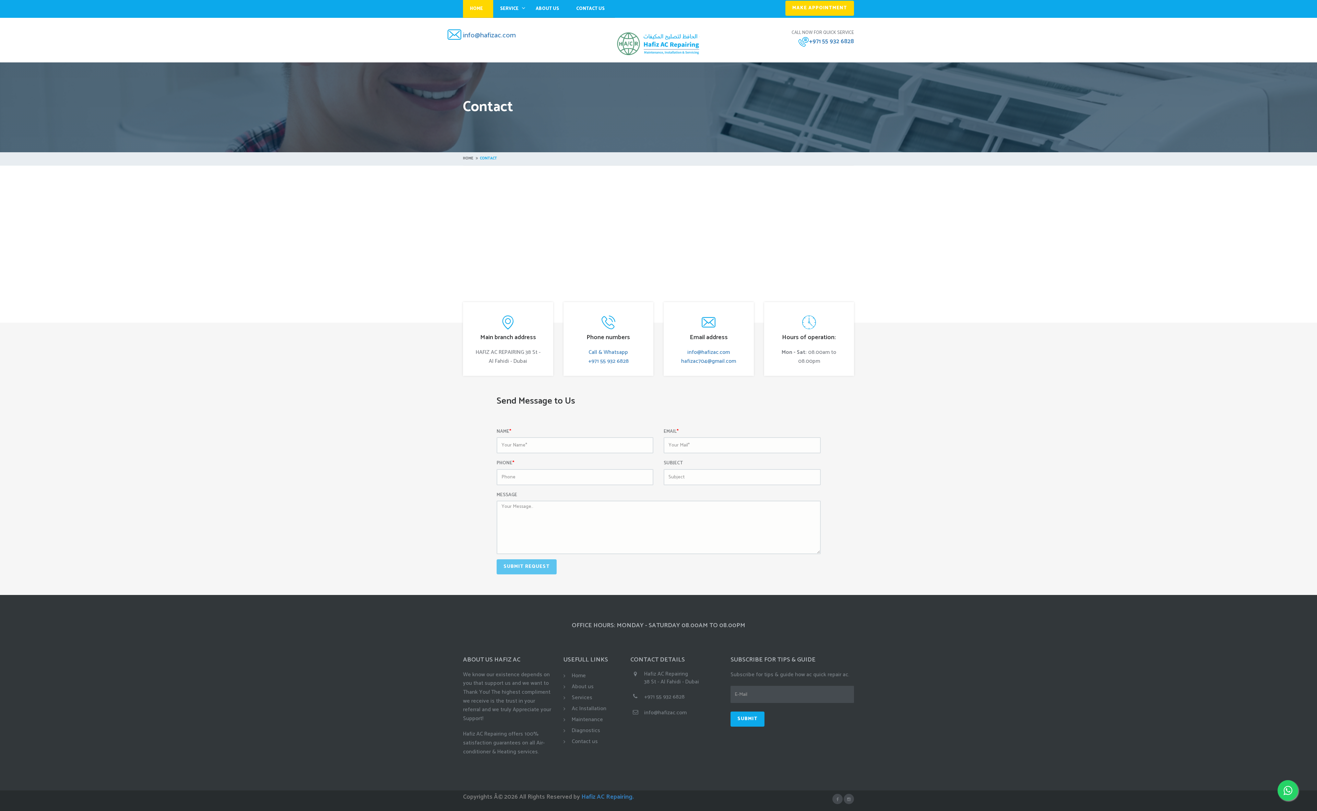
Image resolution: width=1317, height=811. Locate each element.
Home (476, 8)
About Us (547, 8)
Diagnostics (586, 730)
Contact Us (590, 8)
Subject (673, 463)
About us (583, 686)
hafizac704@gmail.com (708, 361)
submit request (526, 567)
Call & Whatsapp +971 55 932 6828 (608, 357)
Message (507, 495)
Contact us (585, 741)
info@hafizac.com (489, 35)
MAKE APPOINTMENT (819, 8)
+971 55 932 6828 (831, 41)
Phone (505, 463)
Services (582, 697)
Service (509, 8)
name (504, 432)
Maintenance (587, 719)
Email (671, 432)
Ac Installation (589, 708)
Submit (747, 719)
